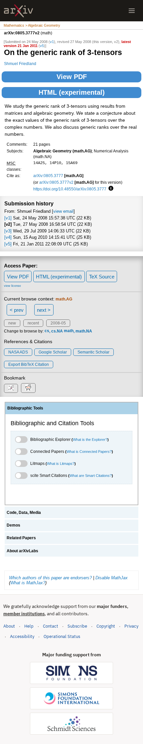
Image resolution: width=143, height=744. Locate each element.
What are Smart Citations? (91, 476)
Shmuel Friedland (20, 63)
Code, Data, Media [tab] (24, 513)
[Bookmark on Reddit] (28, 388)
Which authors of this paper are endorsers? (50, 577)
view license (12, 285)
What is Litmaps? (60, 464)
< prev (17, 310)
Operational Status (62, 636)
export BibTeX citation (28, 364)
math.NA (83, 331)
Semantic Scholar (93, 352)
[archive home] (18, 10)
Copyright (105, 626)
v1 (52, 42)
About (9, 626)
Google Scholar (53, 352)
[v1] (8, 217)
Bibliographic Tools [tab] (25, 408)
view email (63, 211)
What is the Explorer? (90, 440)
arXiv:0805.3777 (48, 175)
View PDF (72, 76)
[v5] (8, 243)
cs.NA (57, 331)
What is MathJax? (27, 582)
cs (47, 331)
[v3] (8, 230)
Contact (50, 626)
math (68, 331)
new (12, 323)
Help (29, 626)
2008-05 (58, 323)
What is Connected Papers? (89, 452)
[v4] (8, 237)
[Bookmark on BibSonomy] (11, 388)
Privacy (131, 626)
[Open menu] (131, 10)
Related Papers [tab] (21, 538)
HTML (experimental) (72, 92)
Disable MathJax (111, 577)
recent (33, 323)
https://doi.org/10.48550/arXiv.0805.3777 (69, 189)
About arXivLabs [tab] (22, 551)
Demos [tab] (13, 525)
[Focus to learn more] (109, 189)
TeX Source (101, 276)
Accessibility (22, 636)
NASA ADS (18, 352)
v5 (42, 46)
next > (44, 310)
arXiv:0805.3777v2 (56, 182)
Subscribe (77, 626)
